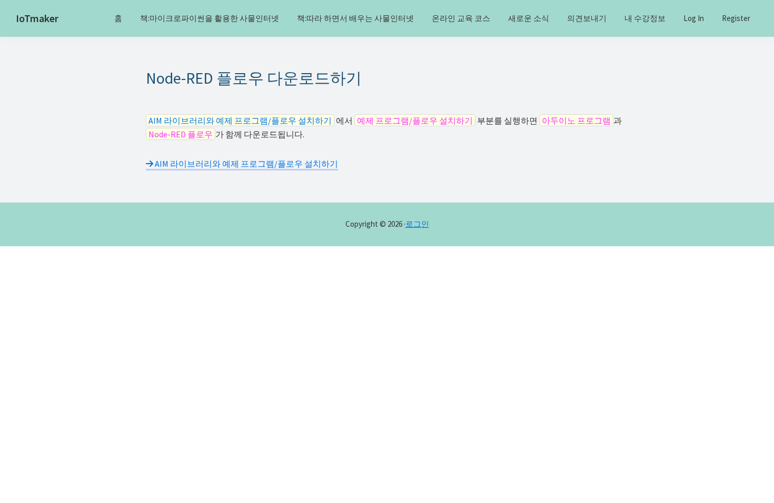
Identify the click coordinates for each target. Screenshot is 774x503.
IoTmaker (37, 18)
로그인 (417, 224)
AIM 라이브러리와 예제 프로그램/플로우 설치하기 (245, 163)
